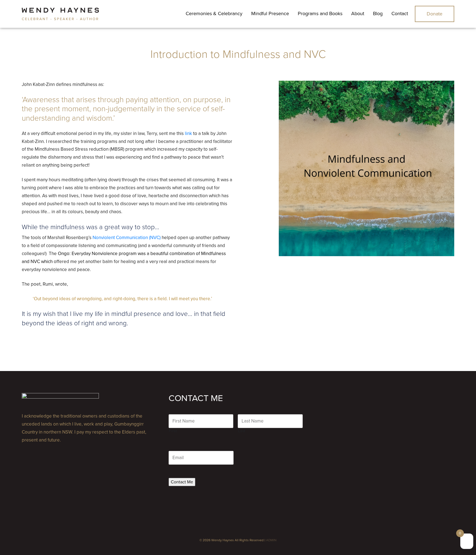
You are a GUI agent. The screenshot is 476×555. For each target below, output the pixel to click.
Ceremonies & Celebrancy (214, 13)
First (173, 431)
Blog (378, 13)
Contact (399, 13)
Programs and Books (320, 13)
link (188, 133)
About (357, 13)
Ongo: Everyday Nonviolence (88, 253)
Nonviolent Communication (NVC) (127, 237)
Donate (434, 14)
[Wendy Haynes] (60, 14)
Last (241, 431)
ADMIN (271, 540)
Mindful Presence (270, 13)
